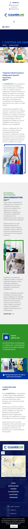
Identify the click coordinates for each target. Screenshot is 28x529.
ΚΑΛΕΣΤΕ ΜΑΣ (7, 314)
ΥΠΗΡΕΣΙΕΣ (13, 489)
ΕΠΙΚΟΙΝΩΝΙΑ (13, 497)
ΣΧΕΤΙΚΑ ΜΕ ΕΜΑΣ (13, 486)
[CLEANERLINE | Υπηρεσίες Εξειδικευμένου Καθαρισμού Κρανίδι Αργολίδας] (14, 15)
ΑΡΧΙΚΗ (5, 45)
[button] (13, 464)
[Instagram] (14, 21)
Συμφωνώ (14, 526)
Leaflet (4, 473)
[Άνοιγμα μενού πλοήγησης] (3, 27)
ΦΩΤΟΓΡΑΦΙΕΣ (13, 494)
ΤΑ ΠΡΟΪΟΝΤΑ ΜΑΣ (13, 491)
